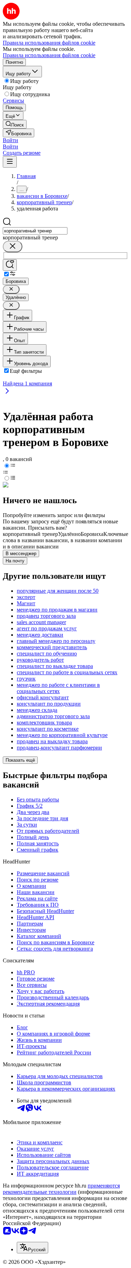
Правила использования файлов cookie (49, 55)
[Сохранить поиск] (10, 265)
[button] (10, 140)
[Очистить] (12, 246)
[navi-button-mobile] (10, 162)
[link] (15, 124)
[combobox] (35, 231)
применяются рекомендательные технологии (61, 1189)
